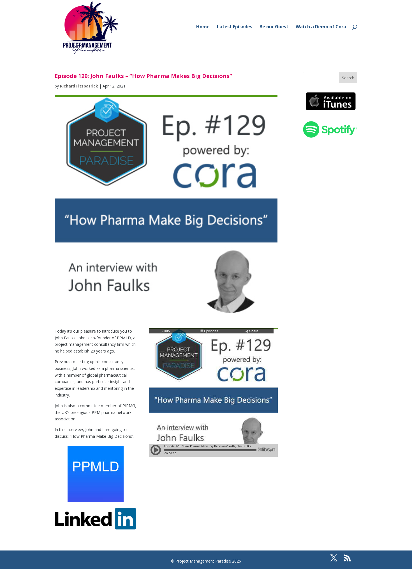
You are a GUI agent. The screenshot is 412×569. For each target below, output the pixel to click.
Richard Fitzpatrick (79, 86)
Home (203, 27)
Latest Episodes (234, 27)
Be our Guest (274, 27)
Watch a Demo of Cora (321, 27)
